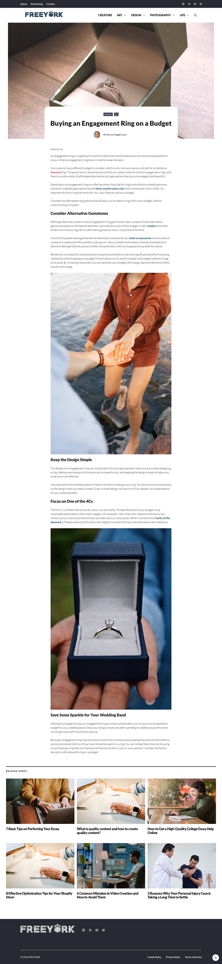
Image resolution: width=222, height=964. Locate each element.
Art (119, 15)
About (23, 4)
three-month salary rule (109, 188)
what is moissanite (140, 238)
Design (136, 15)
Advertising (37, 4)
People (108, 114)
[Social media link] (183, 4)
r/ (116, 114)
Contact (50, 4)
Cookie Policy (154, 957)
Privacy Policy (173, 957)
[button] (194, 15)
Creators (105, 15)
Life (182, 15)
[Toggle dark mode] (215, 957)
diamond (56, 172)
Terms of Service (193, 957)
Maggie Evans (120, 134)
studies (151, 225)
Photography (160, 15)
